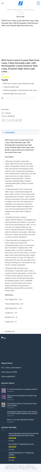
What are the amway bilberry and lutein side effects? (22, 396)
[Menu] (2, 3)
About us (21, 466)
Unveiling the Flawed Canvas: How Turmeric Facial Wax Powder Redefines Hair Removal (22, 412)
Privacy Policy (10, 467)
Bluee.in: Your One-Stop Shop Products (20, 419)
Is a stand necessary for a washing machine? (22, 389)
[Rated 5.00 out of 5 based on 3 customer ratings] (20, 77)
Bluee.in (9, 466)
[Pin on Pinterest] (16, 120)
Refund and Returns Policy (26, 467)
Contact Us (30, 466)
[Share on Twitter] (10, 120)
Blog (15, 466)
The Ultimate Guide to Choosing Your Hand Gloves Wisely (22, 404)
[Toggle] (3, 132)
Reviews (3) (9, 331)
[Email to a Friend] (13, 120)
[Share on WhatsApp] (3, 120)
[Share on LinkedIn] (20, 120)
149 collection (29, 9)
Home (9, 9)
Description (10, 132)
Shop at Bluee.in (17, 9)
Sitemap (34, 468)
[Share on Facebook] (6, 120)
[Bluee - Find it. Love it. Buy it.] (20, 3)
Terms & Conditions (11, 468)
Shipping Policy (24, 468)
